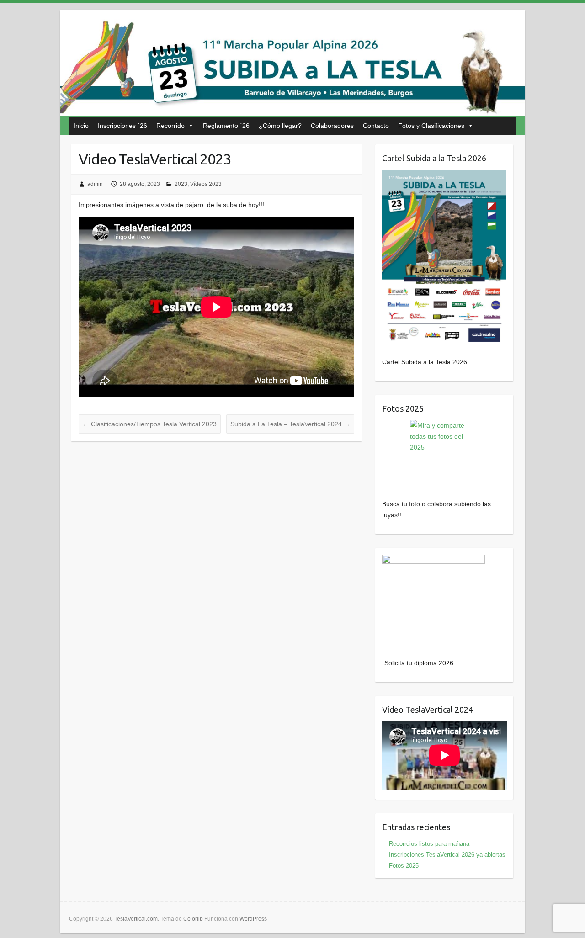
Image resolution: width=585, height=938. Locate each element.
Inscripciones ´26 (122, 125)
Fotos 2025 (404, 865)
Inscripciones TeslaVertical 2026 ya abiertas (447, 854)
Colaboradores (332, 125)
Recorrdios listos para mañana (429, 843)
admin (95, 184)
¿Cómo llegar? (280, 125)
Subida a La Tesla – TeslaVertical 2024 (290, 424)
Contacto (376, 125)
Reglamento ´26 (226, 125)
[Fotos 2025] (444, 454)
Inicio (81, 125)
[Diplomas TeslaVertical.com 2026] (433, 560)
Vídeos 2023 (206, 184)
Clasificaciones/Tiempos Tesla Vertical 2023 (150, 424)
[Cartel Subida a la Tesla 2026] (444, 257)
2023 (181, 184)
